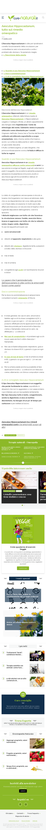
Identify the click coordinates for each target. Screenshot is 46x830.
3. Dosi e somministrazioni (14, 74)
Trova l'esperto (33, 813)
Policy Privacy (26, 820)
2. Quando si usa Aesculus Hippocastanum (21, 71)
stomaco (18, 246)
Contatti (20, 813)
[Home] (23, 18)
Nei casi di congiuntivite (14, 337)
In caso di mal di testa (13, 357)
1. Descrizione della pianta (14, 55)
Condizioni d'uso (14, 820)
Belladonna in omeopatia (9, 453)
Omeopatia (21, 435)
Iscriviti (23, 791)
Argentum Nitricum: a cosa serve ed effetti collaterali (34, 448)
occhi (20, 270)
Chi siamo (9, 813)
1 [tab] (22, 505)
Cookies (35, 820)
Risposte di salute (22, 816)
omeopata (22, 298)
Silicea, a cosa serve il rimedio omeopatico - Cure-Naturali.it (11, 448)
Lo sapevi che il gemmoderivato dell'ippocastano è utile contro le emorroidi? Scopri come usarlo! (23, 283)
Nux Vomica (27, 453)
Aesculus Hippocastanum (13, 119)
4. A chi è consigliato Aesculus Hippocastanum (23, 76)
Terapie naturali (10, 435)
